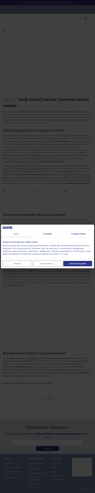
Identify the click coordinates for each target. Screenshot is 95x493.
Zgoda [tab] (16, 234)
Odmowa (17, 264)
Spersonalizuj (46, 264)
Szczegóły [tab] (47, 234)
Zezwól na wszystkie (77, 264)
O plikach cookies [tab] (78, 234)
